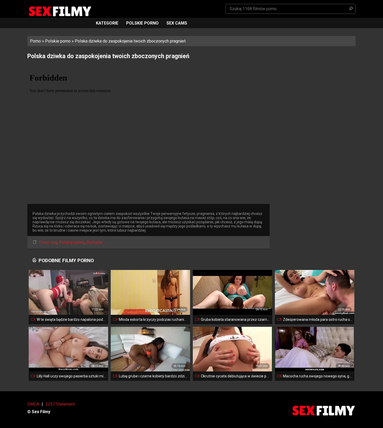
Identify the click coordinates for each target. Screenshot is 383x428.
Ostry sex (48, 242)
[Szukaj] (351, 9)
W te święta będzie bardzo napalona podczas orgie (71, 319)
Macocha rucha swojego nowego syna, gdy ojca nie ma (317, 376)
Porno (35, 41)
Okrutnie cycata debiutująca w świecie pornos (235, 376)
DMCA (33, 404)
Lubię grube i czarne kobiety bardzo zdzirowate (153, 376)
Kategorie (107, 23)
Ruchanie (94, 242)
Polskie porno (142, 23)
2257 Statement (60, 404)
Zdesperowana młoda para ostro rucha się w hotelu (317, 319)
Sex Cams (176, 23)
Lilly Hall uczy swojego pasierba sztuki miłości (71, 376)
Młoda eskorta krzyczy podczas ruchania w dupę (153, 319)
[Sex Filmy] (59, 11)
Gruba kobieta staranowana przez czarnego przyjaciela (235, 319)
